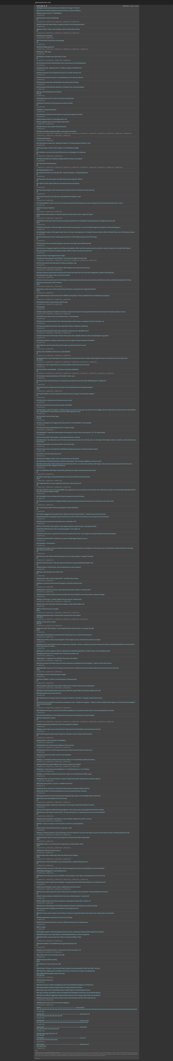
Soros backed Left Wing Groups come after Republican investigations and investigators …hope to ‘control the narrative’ (76, 663)
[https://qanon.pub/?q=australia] (37, 1009)
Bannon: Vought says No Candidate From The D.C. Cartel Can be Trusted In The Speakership (68, 971)
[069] (39, 724)
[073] (39, 702)
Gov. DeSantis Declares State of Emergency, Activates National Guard (61, 583)
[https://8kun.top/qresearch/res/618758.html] (71, 1022)
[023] (39, 943)
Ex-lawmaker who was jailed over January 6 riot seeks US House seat (61, 73)
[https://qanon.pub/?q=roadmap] (81, 1009)
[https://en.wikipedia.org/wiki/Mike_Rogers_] (42, 360)
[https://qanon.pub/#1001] (92, 1009)
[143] (39, 335)
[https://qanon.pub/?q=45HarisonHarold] (43, 1009)
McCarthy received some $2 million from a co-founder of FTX (58, 521)
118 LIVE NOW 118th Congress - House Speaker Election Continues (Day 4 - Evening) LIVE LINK (68, 526)
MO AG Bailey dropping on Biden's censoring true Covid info (58, 131)
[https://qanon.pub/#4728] (84, 1009)
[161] (39, 251)
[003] (39, 1033)
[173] (39, 183)
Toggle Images (134, 6)
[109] (39, 517)
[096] (39, 583)
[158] (39, 263)
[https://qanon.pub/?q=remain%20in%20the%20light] (50, 1009)
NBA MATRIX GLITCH (47, 170)
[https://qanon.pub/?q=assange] (64, 1009)
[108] (39, 521)
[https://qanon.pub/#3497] (100, 1009)
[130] (39, 410)
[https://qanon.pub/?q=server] (74, 1009)
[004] (39, 1027)
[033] (39, 901)
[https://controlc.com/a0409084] (40, 1035)
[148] (39, 312)
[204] (39, 24)
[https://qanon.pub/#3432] (98, 1009)
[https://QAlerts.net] (37, 1029)
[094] (39, 594)
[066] (39, 740)
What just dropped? (46, 36)
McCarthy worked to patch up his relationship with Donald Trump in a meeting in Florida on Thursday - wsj (72, 321)
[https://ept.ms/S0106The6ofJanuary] (37, 382)
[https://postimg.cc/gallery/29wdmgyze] (56, 1039)
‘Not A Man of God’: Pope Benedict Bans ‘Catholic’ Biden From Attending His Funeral (65, 990)
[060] (39, 769)
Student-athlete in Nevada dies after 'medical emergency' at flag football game (64, 172)
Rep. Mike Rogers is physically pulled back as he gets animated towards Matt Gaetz (65, 477)
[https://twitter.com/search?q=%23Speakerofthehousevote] (43, 975)
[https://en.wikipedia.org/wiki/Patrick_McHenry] (37, 371)
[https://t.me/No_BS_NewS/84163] (37, 31)
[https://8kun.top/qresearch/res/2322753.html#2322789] (61, 1022)
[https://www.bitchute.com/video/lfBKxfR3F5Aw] (55, 1029)
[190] (39, 98)
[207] (39, 10)
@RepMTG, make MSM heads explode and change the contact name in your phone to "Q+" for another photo (73, 432)
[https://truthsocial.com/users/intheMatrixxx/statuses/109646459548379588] (37, 216)
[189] (39, 103)
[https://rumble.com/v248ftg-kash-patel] (37, 222)
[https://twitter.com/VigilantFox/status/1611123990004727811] (37, 154)
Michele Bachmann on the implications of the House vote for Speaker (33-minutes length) (67, 715)
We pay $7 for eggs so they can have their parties (55, 275)
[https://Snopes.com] (37, 291)
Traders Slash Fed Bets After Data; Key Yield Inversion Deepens (59, 855)
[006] (39, 1014)
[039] (39, 871)
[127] (39, 427)
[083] (39, 653)
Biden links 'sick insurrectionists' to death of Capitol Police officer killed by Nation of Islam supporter (71, 779)
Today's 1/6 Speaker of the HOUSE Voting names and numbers (59, 658)
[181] (39, 143)
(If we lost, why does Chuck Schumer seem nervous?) (56, 400)
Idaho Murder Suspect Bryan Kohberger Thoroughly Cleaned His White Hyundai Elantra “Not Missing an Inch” (73, 882)
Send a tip (37, 1058)
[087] (39, 635)
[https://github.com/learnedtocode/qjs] (43, 1035)
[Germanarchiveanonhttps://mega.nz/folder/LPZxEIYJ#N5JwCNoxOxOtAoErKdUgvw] (53, 1016)
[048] (39, 823)
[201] (39, 40)
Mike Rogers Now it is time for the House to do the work (57, 98)
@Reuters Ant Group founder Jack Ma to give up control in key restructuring (63, 345)
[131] (39, 405)
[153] (39, 282)
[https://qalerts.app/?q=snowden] (79, 1009)
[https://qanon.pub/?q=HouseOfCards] (40, 1009)
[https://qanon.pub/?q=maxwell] (110, 1009)
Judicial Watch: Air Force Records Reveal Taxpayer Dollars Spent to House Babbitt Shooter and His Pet (71, 796)
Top (36, 1051)
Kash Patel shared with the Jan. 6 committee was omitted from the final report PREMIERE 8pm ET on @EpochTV (73, 381)
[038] (39, 876)
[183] (39, 131)
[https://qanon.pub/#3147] (95, 1009)
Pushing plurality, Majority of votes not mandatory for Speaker (59, 724)
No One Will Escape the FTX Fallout (51, 92)
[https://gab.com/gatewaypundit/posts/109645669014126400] (37, 630)
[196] (39, 68)
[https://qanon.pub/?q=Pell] (60, 1009)
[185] (39, 122)
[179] (39, 152)
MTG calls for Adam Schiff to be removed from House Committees (60, 183)
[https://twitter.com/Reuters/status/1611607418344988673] (37, 347)
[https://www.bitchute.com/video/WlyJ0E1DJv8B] (45, 1022)
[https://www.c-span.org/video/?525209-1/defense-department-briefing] (38, 961)
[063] (39, 755)
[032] (39, 906)
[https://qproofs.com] (60, 1016)
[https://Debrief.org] (37, 839)
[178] (39, 159)
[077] (39, 686)
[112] (39, 501)
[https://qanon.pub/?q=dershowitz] (128, 1009)
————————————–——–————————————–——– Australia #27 (62, 1007)
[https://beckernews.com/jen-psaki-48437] (37, 574)
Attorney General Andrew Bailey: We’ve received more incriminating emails (63, 63)
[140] (39, 352)
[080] (39, 668)
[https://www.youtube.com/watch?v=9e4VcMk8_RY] (37, 965)
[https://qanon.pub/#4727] (102, 1009)
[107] (39, 526)
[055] (39, 791)
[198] (39, 56)
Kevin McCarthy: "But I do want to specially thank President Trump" (61, 196)
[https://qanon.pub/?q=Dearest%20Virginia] (129, 1009)
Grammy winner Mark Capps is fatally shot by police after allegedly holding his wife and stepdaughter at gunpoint (74, 335)
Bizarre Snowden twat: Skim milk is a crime (53, 56)
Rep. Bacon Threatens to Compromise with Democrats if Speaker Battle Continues (65, 788)
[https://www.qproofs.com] (48, 1016)
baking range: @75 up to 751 (49, 1033)
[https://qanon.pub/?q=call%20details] (55, 1009)
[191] (39, 92)
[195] (39, 73)
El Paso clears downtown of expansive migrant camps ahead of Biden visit (62, 604)
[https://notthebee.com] (37, 105)
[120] (39, 458)
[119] (39, 461)
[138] (39, 365)
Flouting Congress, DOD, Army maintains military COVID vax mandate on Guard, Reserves (67, 190)
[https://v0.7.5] (38, 1035)
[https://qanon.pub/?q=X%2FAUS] (53, 1009)
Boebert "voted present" (48, 543)
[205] (39, 18)
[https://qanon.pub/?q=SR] (77, 1009)
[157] (39, 268)
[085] (39, 644)
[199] (39, 52)
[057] (39, 783)
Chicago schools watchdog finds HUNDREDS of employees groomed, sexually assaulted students (69, 449)
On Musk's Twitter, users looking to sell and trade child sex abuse (60, 29)
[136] (39, 376)
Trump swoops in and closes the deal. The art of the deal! (57, 444)
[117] (39, 470)
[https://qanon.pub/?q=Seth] (76, 1009)
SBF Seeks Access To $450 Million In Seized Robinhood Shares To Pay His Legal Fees (65, 934)
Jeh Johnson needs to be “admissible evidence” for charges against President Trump (65, 143)
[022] (39, 950)
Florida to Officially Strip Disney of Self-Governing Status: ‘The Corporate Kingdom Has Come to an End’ (71, 461)
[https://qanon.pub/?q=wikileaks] (71, 1009)
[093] (39, 599)
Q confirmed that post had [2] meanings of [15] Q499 (56, 405)
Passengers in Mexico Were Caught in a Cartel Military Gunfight (60, 148)
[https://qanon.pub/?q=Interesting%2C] (134, 1009)
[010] (39, 995)
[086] (39, 639)
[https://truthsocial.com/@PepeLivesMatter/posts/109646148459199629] (38, 478)
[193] (39, 82)
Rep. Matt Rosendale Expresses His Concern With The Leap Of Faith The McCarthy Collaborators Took (71, 690)
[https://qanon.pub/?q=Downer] (58, 1009)
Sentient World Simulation (48, 163)
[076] (39, 690)
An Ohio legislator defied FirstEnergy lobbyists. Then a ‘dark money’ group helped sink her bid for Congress (72, 810)
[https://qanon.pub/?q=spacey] (113, 1009)
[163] (39, 243)
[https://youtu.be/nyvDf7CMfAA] (51, 1022)
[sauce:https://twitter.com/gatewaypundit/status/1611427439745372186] (37, 800)
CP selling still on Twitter (48, 718)
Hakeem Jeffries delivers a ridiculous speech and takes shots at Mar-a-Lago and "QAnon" (67, 214)
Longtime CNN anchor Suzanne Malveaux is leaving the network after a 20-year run (66, 901)
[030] (39, 913)
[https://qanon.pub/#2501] (136, 1009)
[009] (39, 998)
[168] (39, 214)
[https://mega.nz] (64, 1022)
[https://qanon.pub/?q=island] (90, 1009)
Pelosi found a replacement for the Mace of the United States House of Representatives (67, 387)
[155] (39, 275)
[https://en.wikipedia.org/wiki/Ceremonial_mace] (38, 389)
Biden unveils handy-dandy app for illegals (53, 674)
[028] (39, 922)
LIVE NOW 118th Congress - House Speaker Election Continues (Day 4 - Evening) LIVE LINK (67, 628)
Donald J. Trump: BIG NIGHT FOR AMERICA (53, 740)
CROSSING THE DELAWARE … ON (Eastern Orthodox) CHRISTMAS (59, 369)
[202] (39, 36)
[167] (39, 221)
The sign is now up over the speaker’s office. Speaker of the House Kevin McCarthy (65, 268)
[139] (39, 358)
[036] (39, 887)
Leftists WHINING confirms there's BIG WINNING (55, 352)
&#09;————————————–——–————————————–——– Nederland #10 (65, 1044)
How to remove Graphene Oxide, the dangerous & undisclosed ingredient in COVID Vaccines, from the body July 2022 (75, 651)
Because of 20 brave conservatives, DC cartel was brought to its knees (61, 114)
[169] (39, 208)
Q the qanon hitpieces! (47, 208)
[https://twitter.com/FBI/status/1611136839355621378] (37, 736)
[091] (39, 609)
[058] (39, 779)
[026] (39, 932)
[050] (39, 812)
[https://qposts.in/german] (43, 1022)
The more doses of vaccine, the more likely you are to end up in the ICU (62, 77)
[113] (39, 496)
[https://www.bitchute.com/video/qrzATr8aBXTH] (55, 1022)
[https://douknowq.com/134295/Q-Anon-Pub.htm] (37, 1016)
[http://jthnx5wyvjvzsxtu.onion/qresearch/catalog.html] (50, 1016)
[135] (39, 381)
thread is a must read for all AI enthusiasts (53, 126)
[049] (39, 819)
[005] (39, 1020)
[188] (39, 109)
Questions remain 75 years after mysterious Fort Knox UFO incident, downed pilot (65, 837)
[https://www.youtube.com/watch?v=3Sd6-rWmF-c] (58, 1022)
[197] (39, 63)
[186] (39, 119)
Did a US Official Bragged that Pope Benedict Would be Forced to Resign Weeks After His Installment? (71, 995)
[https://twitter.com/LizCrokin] (40, 623)
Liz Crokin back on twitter (48, 622)
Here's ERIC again (46, 52)
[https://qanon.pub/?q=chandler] (87, 1009)
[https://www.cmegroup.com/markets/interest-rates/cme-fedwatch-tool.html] (37, 857)
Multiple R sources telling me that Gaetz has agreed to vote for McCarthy (62, 496)
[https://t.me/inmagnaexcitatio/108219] (42, 617)
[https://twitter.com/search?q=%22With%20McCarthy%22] (37, 975)
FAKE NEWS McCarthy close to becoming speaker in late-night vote (60, 529)
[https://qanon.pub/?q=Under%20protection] (68, 1009)
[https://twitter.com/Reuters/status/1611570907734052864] (37, 509)
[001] (39, 1044)
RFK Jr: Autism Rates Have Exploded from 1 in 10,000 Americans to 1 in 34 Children (65, 769)
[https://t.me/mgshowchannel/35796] (37, 181)
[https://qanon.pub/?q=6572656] (45, 1009)
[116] (39, 477)
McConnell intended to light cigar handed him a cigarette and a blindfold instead (65, 331)
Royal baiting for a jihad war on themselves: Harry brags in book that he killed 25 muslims (67, 805)
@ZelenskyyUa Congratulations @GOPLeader (54, 302)
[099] (39, 567)
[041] (39, 862)
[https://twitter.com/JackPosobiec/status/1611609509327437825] (38, 347)
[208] (39, 8)
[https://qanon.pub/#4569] (111, 1009)
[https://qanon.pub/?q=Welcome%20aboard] (126, 1009)
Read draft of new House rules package (52, 40)
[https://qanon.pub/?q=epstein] (89, 1009)
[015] (39, 980)
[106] (39, 529)
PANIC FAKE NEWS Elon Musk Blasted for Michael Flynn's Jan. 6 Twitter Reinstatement (66, 635)
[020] (39, 959)
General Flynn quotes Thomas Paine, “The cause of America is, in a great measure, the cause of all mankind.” (73, 812)
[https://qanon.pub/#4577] (108, 1009)
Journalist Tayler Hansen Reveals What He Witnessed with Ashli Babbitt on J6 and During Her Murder (71, 729)
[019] (39, 964)
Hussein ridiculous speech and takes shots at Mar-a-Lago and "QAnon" (62, 179)
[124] (39, 440)
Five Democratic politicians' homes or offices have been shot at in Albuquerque (64, 922)
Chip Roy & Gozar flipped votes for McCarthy (54, 798)
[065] (39, 745)
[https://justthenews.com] (37, 192)
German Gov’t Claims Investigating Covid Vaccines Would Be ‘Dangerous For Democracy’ (67, 985)
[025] (39, 934)
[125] (39, 437)
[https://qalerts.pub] (40, 1016)
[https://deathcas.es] (85, 1022)
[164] (39, 237)
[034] (39, 896)
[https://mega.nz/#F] (76, 1022)
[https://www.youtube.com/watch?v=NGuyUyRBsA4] (50, 1022)
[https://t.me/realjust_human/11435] (37, 893)
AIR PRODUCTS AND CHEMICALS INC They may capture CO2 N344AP (61, 764)
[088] (39, 628)
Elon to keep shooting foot (48, 109)
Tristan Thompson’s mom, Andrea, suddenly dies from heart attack (61, 887)
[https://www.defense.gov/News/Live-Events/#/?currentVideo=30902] (37, 961)
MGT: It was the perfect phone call (51, 454)
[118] (39, 464)
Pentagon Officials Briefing (49, 959)
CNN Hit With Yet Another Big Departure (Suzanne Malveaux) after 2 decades (64, 791)
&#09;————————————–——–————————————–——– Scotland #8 (64, 1027)
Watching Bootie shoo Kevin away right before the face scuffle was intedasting (64, 326)
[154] (39, 280)
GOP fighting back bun (47, 47)
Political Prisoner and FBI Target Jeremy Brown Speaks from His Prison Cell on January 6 (66, 750)
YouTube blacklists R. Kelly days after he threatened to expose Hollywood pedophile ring (67, 563)
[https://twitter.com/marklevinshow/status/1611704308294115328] (37, 198)
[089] (39, 622)
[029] (39, 917)
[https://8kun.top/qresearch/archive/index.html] (51, 1016)
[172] (39, 190)
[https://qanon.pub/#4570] (115, 1009)
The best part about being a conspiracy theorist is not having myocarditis (62, 24)
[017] (39, 971)
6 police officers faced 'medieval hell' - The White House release (59, 578)
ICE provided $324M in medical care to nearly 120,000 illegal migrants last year (64, 538)
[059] (39, 774)
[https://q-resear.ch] (47, 1016)
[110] (39, 514)
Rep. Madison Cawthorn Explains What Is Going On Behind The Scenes (61, 987)
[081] (39, 663)
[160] (39, 255)
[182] (39, 138)
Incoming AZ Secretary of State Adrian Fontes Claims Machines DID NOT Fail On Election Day (68, 998)
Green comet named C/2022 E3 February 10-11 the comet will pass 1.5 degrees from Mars (67, 556)
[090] (39, 615)
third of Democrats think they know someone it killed (57, 103)
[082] (39, 658)
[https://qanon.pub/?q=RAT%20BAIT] (47, 1009)
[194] (39, 77)
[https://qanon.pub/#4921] (124, 1009)
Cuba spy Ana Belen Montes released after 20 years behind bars (60, 507)
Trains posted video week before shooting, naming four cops (58, 263)
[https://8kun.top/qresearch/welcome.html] (58, 1016)
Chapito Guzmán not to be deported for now (54, 119)
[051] (39, 810)
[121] (39, 454)
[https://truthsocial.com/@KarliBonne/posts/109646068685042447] (37, 485)
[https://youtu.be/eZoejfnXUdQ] (47, 1022)
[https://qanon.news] (43, 1016)
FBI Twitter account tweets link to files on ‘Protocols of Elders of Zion (61, 937)
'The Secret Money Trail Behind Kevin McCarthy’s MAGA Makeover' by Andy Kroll (65, 896)
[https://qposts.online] (45, 1016)
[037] (39, 882)
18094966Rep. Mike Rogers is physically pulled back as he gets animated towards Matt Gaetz (68, 470)
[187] (39, 114)
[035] (39, 892)
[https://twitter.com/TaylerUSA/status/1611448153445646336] (37, 945)
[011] (39, 992)
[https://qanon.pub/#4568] (82, 1009)
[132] (39, 400)
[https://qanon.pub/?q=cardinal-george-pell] (61, 1009)
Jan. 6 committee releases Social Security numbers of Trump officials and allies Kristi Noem (68, 759)
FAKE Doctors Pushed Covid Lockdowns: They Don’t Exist (57, 745)
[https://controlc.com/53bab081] (37, 1035)
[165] (39, 232)
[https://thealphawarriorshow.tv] (38, 610)
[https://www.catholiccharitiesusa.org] (38, 418)
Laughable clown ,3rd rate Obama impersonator (55, 122)
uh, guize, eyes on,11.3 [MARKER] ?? (51, 13)
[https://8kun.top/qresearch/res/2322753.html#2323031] (63, 1022)
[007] (39, 1007)
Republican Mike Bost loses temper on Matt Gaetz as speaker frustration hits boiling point (68, 686)
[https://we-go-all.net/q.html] (38, 1016)
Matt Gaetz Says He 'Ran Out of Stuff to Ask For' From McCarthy (60, 316)
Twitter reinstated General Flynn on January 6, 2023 (56, 828)
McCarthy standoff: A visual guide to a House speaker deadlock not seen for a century (66, 819)
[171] (39, 196)
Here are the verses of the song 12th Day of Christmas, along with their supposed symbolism (68, 289)
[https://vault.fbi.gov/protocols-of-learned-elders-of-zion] (37, 939)
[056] (39, 788)
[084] (39, 651)
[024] (39, 937)
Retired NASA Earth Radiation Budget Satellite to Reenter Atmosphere (61, 159)
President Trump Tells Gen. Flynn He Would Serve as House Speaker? (61, 567)
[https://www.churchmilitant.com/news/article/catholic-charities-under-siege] (37, 418)
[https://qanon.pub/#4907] (121, 1009)
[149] (39, 307)
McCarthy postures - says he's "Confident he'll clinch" (57, 783)
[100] (39, 563)
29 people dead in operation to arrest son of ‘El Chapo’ (56, 917)
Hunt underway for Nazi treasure (51, 850)
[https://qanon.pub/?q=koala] (38, 1009)
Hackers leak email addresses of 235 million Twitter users (58, 376)
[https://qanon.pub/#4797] (103, 1009)
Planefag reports (46, 138)
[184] (39, 126)
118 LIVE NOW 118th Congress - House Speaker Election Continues (60, 437)
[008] (39, 1003)
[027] (39, 927)
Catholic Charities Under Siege (50, 416)
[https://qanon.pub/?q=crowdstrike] (73, 1009)
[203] (39, 29)
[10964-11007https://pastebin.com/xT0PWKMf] (55, 1016)
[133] (39, 394)
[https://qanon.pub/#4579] (120, 1009)
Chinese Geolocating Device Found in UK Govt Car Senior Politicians (61, 10)
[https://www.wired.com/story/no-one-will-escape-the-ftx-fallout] (38, 93)
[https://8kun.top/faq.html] (61, 1016)
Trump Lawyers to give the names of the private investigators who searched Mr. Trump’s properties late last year (74, 892)
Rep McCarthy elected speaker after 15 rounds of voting (57, 427)
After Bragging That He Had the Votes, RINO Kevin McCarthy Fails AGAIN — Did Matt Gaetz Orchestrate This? (73, 514)
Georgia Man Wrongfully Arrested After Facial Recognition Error (60, 908)
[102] (39, 548)
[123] (39, 444)
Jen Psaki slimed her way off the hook (52, 572)
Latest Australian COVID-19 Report (51, 282)
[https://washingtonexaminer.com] (37, 174)
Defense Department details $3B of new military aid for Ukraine (60, 82)
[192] (39, 87)
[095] (39, 590)
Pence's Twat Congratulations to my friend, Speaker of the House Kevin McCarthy (65, 365)
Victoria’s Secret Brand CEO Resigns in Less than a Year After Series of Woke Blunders (66, 243)
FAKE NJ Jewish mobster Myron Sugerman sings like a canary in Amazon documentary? (66, 734)
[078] (39, 679)
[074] (39, 698)
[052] (39, 805)
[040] (39, 868)
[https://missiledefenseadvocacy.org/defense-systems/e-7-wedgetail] (37, 503)
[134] (39, 387)
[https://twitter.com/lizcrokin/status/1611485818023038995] (38, 623)
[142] (39, 340)
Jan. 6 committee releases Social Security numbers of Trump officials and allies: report (66, 774)
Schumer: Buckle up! (47, 980)
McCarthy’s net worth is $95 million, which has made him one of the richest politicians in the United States (72, 868)
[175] (39, 172)
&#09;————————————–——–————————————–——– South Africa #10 (65, 1014)
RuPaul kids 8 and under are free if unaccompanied (56, 755)
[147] (39, 316)
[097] (39, 578)
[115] (39, 483)
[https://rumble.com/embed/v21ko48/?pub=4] (37, 706)
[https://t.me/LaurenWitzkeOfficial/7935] (38, 670)
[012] (39, 990)
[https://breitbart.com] (38, 198)
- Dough (43, 927)
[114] (39, 490)
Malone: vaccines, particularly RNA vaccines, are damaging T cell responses (63, 152)
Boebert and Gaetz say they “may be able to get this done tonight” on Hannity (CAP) (66, 590)
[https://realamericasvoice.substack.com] (38, 222)
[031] (39, 908)
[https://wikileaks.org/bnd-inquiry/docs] (69, 1022)
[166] (39, 227)
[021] (39, 955)
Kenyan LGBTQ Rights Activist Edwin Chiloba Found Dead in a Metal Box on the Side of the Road (69, 906)
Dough (43, 307)
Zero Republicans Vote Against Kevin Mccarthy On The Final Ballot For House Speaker (66, 423)
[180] (39, 148)
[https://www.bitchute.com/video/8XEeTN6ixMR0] (56, 1022)
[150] (39, 302)
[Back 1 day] (44, 6)
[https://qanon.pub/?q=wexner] (105, 1009)
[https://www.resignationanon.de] (82, 1022)
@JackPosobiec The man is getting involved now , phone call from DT (61, 483)
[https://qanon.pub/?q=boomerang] (42, 1009)
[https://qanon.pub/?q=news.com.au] (51, 1009)
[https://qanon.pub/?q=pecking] (63, 1009)
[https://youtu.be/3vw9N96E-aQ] (38, 1039)
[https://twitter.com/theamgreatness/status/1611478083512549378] (37, 863)
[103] (39, 543)
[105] (39, 534)
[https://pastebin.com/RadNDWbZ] (77, 1022)
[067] (39, 734)
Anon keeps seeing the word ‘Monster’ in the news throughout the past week (64, 258)
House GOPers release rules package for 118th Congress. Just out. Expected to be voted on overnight (70, 639)
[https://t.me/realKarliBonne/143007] (38, 617)
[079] (39, 674)
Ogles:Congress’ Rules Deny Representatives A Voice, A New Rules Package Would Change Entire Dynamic (72, 932)
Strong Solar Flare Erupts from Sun (51, 693)
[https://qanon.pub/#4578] (97, 1009)
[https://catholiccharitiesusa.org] (40, 418)
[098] (39, 572)
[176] (39, 170)
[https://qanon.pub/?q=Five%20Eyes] (133, 1009)
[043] (39, 850)
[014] (39, 985)
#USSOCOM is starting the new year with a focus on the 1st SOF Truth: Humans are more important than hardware (75, 517)
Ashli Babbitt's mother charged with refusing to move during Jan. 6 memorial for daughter (67, 394)
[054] (39, 796)
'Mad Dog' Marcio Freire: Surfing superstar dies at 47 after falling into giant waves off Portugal (69, 237)
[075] (39, 693)
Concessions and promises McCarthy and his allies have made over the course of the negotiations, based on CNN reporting (77, 272)
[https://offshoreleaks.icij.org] (68, 1022)
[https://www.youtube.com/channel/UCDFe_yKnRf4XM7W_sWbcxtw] (37, 1039)
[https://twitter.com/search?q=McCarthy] (38, 975)
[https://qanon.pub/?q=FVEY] (131, 1009)
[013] (39, 987)
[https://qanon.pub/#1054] (85, 1009)
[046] (39, 833)
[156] (39, 272)
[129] (39, 416)
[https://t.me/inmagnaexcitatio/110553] (37, 670)
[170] (39, 203)
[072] (39, 710)
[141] (39, 345)
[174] (39, 179)
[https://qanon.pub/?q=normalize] (116, 1009)
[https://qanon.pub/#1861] (94, 1009)
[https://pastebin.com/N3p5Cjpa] (38, 1022)
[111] (39, 507)
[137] (39, 369)
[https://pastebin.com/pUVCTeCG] (42, 1035)
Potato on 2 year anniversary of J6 (51, 964)
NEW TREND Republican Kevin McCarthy (53, 973)
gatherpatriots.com (43, 2)
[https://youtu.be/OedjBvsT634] (48, 1022)
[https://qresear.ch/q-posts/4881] (37, 209)
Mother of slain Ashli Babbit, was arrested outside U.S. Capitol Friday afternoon (64, 862)
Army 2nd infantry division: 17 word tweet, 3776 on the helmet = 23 (61, 950)
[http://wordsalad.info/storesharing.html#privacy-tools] (79, 1022)
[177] (39, 163)
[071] (39, 715)
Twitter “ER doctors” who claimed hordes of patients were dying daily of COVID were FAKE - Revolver (70, 968)
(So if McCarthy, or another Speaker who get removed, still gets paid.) (61, 599)
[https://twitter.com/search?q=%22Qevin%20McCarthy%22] (42, 975)
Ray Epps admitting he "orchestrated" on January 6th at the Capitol (61, 615)
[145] (39, 326)
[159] (39, 258)
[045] (39, 837)
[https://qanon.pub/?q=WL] (69, 1009)
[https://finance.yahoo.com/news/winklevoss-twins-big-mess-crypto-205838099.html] (40, 93)
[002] (39, 1038)
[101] (39, 556)
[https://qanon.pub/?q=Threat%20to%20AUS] (56, 1009)
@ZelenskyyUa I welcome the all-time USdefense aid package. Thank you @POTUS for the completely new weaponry (75, 295)
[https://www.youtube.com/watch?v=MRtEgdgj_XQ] (40, 1039)
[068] (39, 729)
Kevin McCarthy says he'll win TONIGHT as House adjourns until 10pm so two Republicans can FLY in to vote (73, 876)
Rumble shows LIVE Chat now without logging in (55, 1003)
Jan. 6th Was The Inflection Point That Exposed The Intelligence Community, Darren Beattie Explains (70, 992)
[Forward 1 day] (46, 6)
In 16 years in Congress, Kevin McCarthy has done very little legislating (62, 823)
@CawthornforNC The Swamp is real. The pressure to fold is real (59, 653)
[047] (39, 828)
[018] (39, 968)
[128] (39, 423)
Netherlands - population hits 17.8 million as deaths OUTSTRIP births (61, 68)
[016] (39, 973)
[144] (39, 331)
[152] (39, 289)
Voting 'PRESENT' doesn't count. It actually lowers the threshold (60, 458)
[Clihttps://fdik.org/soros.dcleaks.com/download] (73, 1022)
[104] (39, 538)
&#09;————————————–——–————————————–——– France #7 (63, 1038)
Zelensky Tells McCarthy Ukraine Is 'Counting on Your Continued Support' (62, 87)
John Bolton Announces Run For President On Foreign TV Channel (60, 8)
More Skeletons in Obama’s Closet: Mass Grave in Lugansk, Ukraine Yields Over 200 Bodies (68, 340)
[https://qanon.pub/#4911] (123, 1009)
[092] (39, 604)
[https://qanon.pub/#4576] (107, 1009)
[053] (39, 798)
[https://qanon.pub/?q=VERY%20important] (48, 1009)
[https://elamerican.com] (37, 185)
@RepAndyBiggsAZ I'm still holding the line (53, 871)
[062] (39, 759)
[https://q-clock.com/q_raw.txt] (53, 1039)
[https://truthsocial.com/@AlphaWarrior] (37, 610)
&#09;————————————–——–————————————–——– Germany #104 (65, 1020)
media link (41, 15)
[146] (39, 321)
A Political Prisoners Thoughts (50, 609)
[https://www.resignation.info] (84, 1022)
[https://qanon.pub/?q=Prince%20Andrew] (118, 1009)
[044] (39, 844)
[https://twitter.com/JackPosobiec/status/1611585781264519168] (37, 472)
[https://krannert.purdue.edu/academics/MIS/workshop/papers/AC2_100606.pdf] (37, 165)
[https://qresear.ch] (87, 1022)
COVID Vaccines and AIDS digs (50, 18)
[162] (39, 248)
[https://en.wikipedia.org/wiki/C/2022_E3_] (37, 558)
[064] (39, 750)
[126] (39, 432)
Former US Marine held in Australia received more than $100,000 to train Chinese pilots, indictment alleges (73, 594)
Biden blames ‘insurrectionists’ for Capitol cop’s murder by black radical (62, 844)
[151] (39, 295)
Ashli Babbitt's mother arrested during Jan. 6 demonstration (59, 679)
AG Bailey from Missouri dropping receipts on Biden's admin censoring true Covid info (66, 251)
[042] (39, 855)
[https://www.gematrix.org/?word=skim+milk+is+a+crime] (37, 58)
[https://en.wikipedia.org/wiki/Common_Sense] (37, 814)
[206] (39, 13)
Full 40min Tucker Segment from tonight (53, 255)
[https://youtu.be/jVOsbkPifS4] (60, 1022)
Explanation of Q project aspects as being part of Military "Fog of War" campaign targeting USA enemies (71, 698)
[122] (39, 449)
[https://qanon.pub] (42, 1016)
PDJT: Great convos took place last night (53, 955)
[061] (39, 764)
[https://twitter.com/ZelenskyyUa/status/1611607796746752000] (37, 297)
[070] (39, 718)
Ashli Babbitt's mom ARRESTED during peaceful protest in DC (59, 943)
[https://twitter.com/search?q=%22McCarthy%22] (40, 975)
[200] (39, 47)
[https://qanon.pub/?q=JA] (66, 1009)
